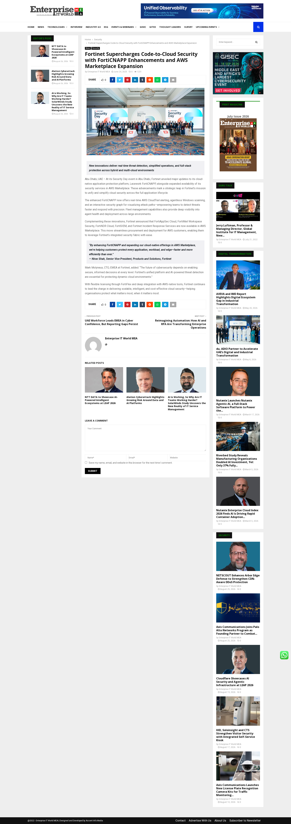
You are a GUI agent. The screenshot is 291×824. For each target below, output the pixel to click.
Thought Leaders (170, 26)
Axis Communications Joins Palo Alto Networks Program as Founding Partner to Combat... (237, 630)
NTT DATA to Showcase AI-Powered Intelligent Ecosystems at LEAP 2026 (101, 400)
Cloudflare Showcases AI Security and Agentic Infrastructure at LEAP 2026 (234, 682)
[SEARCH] (256, 42)
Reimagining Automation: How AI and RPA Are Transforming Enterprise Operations (180, 324)
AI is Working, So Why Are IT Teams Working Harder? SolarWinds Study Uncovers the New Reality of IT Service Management (187, 403)
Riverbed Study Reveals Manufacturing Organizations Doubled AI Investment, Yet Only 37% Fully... (236, 460)
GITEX (152, 26)
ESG (106, 26)
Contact (180, 820)
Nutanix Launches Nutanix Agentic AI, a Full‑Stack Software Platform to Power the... (235, 405)
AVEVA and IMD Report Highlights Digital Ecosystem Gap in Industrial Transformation (235, 299)
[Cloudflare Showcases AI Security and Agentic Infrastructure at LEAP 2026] (238, 659)
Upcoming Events (206, 26)
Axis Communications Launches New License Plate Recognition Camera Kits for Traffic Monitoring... (237, 790)
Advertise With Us (200, 820)
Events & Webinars (122, 26)
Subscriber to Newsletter (245, 820)
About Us (220, 820)
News (41, 26)
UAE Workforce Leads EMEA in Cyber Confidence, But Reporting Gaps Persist (111, 322)
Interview (76, 26)
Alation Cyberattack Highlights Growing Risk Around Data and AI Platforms (145, 400)
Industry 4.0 (93, 26)
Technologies (56, 26)
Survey (188, 26)
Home (31, 26)
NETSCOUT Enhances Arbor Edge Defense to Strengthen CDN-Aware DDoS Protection (238, 579)
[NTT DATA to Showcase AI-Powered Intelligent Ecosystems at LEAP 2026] (40, 51)
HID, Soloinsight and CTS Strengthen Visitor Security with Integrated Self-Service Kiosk (235, 735)
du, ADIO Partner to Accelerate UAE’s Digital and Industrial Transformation (237, 352)
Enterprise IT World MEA (99, 72)
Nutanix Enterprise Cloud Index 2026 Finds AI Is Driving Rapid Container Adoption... (237, 513)
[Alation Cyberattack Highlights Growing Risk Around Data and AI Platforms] (40, 76)
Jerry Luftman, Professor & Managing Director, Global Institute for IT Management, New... (236, 230)
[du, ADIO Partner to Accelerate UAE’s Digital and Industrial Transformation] (238, 329)
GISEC (143, 26)
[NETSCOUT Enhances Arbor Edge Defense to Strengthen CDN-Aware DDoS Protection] (238, 556)
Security (95, 48)
